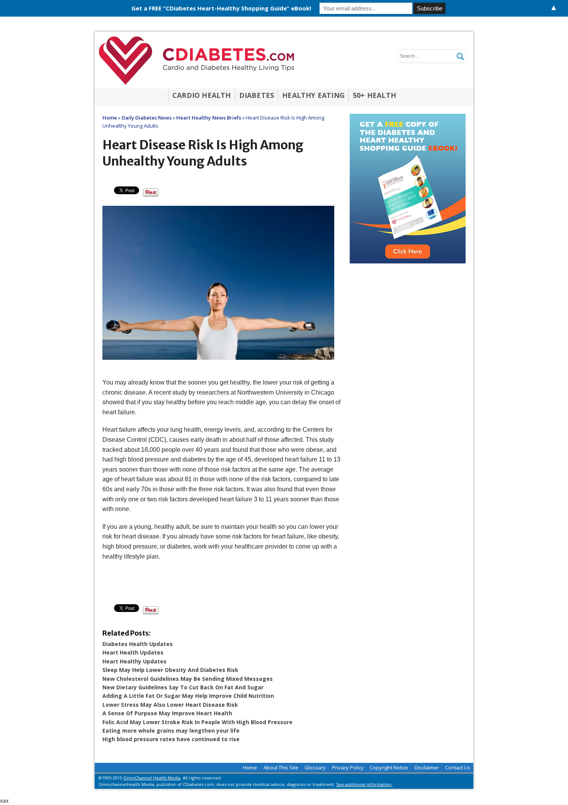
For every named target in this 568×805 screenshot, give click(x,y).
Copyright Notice (389, 767)
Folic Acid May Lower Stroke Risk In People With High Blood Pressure (197, 722)
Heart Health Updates (132, 652)
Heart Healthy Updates (134, 661)
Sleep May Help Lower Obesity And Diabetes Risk (170, 669)
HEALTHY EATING (313, 95)
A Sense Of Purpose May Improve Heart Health (167, 713)
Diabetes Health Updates (137, 644)
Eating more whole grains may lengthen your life (171, 730)
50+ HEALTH (374, 95)
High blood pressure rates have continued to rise (171, 739)
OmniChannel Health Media (151, 778)
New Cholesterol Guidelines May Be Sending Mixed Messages (187, 678)
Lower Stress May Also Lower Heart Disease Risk (170, 704)
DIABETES (256, 95)
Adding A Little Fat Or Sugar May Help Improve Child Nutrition (188, 695)
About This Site (281, 767)
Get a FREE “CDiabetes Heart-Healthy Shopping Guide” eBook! (221, 8)
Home (250, 767)
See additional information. (364, 784)
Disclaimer (427, 767)
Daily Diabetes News (147, 117)
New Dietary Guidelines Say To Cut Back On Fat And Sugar (183, 687)
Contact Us (457, 767)
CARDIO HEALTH (201, 95)
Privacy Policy (348, 767)
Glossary (315, 767)
